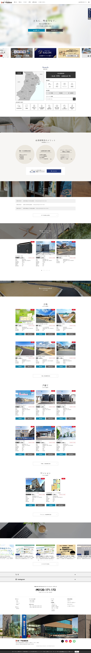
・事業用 (16, 604)
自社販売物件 (19, 108)
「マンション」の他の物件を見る (45, 514)
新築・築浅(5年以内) (57, 108)
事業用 (72, 86)
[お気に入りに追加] (31, 257)
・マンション (17, 603)
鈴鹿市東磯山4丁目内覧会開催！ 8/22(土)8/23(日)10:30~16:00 (35, 208)
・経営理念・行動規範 (54, 606)
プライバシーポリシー (71, 602)
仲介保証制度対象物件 (41, 108)
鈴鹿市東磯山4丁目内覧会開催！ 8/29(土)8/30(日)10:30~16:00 (35, 200)
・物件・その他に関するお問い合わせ (35, 605)
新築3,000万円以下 (64, 108)
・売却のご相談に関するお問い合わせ (35, 607)
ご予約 (29, 2)
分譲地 (26, 108)
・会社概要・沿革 (54, 605)
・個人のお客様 (31, 600)
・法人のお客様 (31, 601)
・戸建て (16, 601)
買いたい (15, 2)
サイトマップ (69, 604)
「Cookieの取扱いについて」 (63, 651)
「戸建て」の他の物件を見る (45, 463)
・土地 (16, 600)
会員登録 (81, 2)
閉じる (77, 651)
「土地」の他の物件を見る (45, 375)
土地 (49, 86)
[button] (40, 59)
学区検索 (61, 93)
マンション (64, 86)
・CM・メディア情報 (54, 607)
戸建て (57, 86)
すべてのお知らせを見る (45, 215)
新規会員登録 (69, 598)
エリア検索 (51, 93)
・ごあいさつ (53, 604)
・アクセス (53, 609)
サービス (25, 2)
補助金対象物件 (72, 108)
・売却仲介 (17, 608)
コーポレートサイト (42, 2)
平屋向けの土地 (34, 108)
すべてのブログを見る (45, 563)
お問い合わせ (34, 2)
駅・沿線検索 (70, 93)
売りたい (20, 2)
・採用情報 (53, 610)
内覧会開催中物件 (49, 108)
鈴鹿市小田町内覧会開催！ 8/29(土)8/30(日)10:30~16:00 (33, 204)
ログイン (85, 2)
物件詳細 (20, 334)
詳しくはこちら (54, 171)
